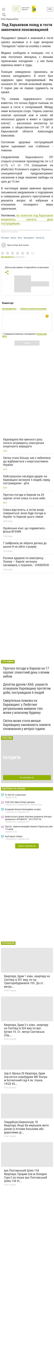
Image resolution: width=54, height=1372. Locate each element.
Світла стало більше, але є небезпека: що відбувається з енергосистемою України (27, 461)
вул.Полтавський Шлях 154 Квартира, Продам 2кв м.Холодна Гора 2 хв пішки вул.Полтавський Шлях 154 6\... (25, 1176)
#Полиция (5, 238)
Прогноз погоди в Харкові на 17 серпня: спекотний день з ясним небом (26, 672)
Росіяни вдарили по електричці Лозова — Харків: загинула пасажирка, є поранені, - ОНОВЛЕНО (26, 561)
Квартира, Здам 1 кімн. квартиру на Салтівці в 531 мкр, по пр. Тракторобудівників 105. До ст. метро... (27, 981)
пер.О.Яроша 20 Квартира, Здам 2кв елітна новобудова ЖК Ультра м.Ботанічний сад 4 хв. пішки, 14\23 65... (25, 1079)
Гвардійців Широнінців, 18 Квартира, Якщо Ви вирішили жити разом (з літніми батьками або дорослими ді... (26, 1127)
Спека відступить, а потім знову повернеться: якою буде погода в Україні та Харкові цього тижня (24, 513)
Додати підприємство (27, 846)
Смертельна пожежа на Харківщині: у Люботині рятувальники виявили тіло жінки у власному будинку (23, 706)
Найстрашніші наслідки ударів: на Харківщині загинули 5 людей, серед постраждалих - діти (26, 480)
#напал (13, 238)
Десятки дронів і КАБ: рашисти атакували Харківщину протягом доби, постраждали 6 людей (27, 688)
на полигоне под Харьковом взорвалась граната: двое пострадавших (27, 219)
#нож (20, 238)
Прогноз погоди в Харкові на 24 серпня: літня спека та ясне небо (24, 496)
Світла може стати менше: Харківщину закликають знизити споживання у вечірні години (27, 725)
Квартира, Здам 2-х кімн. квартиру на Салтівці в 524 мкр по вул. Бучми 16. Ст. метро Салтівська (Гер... (26, 1030)
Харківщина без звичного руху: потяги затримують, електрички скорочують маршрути (23, 443)
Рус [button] (50, 9)
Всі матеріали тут (27, 777)
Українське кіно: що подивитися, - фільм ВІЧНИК (24, 529)
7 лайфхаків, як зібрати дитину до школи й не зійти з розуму (25, 544)
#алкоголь (40, 238)
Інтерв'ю (12, 757)
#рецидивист (29, 238)
